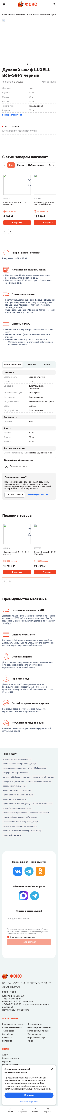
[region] (29, 165)
